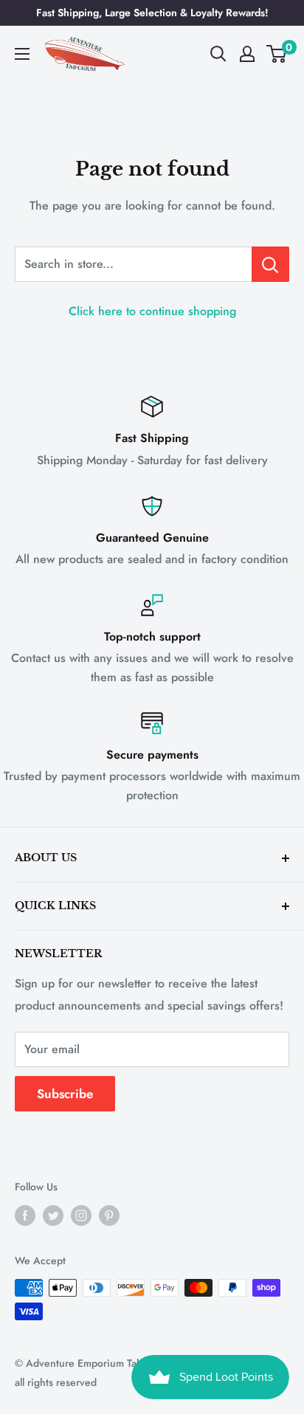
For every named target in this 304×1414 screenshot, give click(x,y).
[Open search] (218, 54)
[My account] (247, 54)
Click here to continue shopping (152, 311)
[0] (277, 54)
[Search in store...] (270, 264)
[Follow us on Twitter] (53, 1215)
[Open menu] (22, 54)
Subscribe (65, 1094)
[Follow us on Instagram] (81, 1215)
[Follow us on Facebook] (25, 1215)
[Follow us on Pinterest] (109, 1215)
